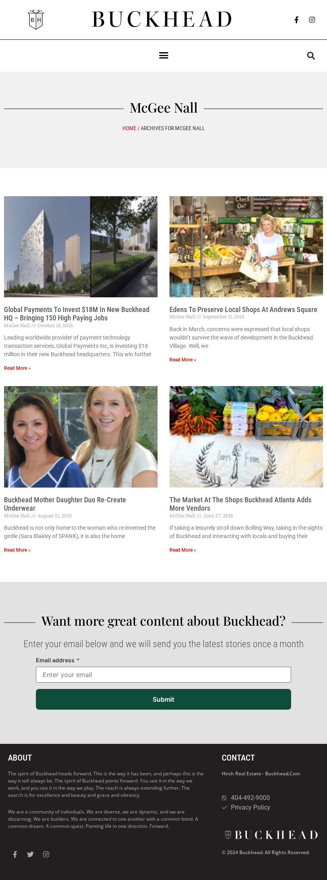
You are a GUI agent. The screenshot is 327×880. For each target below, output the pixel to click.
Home (129, 128)
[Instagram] (312, 20)
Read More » (17, 368)
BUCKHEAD (164, 19)
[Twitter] (30, 854)
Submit (163, 699)
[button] (163, 55)
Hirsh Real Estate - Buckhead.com (261, 773)
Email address (58, 660)
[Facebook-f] (296, 20)
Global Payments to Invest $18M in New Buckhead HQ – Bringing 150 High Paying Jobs (77, 313)
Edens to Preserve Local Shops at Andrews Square (243, 309)
